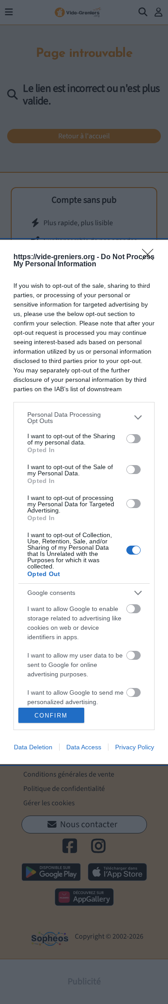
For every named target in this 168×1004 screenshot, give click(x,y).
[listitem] (84, 417)
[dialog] (84, 502)
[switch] (133, 438)
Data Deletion (33, 747)
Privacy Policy (134, 747)
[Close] (150, 257)
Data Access (83, 747)
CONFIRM (51, 715)
